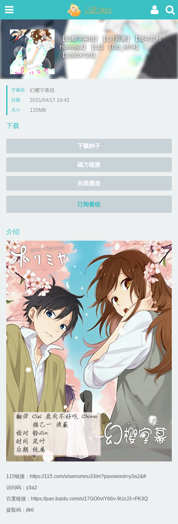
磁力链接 (89, 164)
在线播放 (89, 183)
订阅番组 (89, 204)
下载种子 (89, 145)
